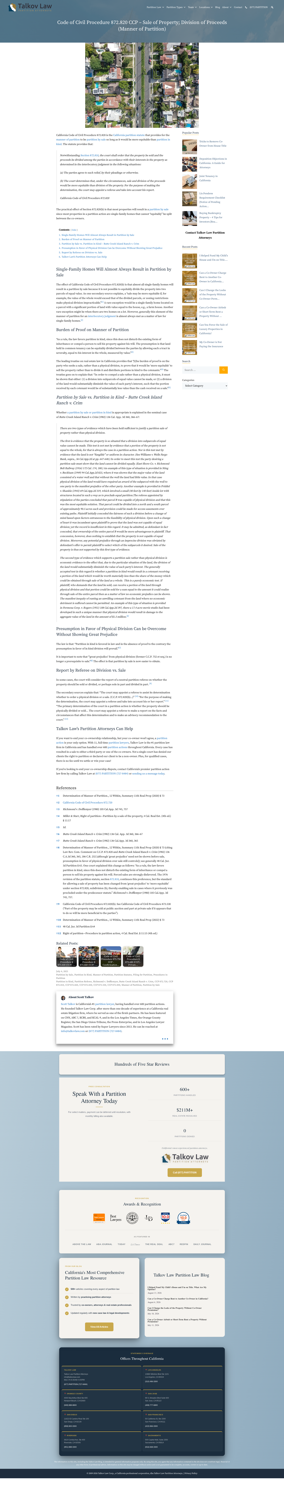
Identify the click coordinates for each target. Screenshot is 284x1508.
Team (191, 7)
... (165, 1037)
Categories (188, 380)
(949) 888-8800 (70, 1405)
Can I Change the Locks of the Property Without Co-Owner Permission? (175, 1309)
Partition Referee (83, 981)
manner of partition (68, 139)
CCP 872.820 (71, 985)
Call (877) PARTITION (185, 1172)
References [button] (66, 788)
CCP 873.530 (99, 985)
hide (74, 230)
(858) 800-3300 (70, 1426)
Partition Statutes (123, 974)
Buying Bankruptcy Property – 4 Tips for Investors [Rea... (210, 217)
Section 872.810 (89, 155)
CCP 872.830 (85, 985)
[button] (272, 7)
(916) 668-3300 (151, 1447)
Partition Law (154, 7)
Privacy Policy (190, 1473)
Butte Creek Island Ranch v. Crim (136, 981)
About (225, 7)
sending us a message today (148, 773)
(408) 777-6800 (151, 1405)
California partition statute (129, 135)
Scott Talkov (68, 1004)
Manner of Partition (103, 974)
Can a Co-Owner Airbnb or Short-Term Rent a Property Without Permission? (177, 1320)
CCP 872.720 (161, 981)
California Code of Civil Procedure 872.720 (87, 802)
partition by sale (96, 139)
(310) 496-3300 (151, 1381)
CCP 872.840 (114, 985)
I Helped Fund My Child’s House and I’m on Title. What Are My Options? (177, 1288)
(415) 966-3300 (151, 1426)
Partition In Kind (83, 974)
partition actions (117, 747)
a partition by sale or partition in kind (89, 412)
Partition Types (175, 7)
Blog (217, 7)
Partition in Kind (64, 981)
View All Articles (99, 1326)
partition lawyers (119, 742)
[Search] (223, 370)
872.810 (114, 879)
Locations (204, 7)
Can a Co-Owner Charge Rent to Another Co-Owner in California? (178, 1298)
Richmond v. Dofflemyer (105, 981)
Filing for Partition (142, 974)
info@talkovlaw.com (73, 1031)
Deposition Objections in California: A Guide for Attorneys (213, 163)
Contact (238, 7)
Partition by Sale (64, 974)
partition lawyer (104, 1004)
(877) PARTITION (258, 7)
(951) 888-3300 (70, 1447)
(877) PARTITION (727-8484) (111, 773)
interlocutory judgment (102, 316)
